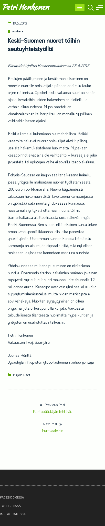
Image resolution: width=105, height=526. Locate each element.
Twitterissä (10, 506)
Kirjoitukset (21, 374)
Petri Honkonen (25, 7)
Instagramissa (13, 514)
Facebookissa (12, 497)
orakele (17, 31)
